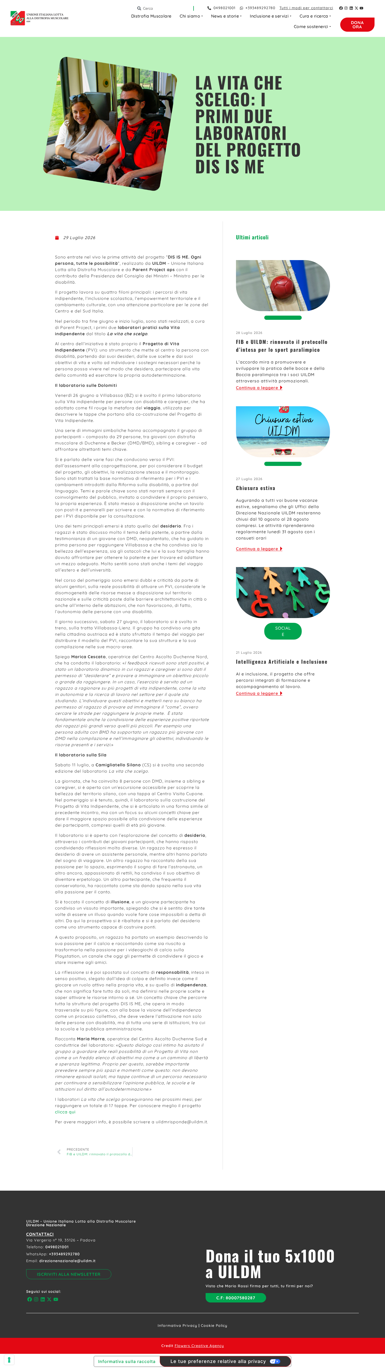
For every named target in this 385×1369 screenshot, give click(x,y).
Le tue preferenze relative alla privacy (218, 1361)
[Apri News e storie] (240, 16)
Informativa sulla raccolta (127, 1361)
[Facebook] (341, 8)
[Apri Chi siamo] (202, 16)
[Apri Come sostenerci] (330, 26)
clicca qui (65, 1111)
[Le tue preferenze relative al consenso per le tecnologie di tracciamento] (9, 1360)
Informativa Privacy (177, 1325)
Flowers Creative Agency (199, 1345)
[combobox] (165, 8)
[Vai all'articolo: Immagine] (283, 285)
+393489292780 (64, 1254)
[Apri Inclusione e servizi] (290, 16)
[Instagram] (346, 8)
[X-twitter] (356, 8)
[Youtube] (361, 8)
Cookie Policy (214, 1325)
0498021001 (57, 1247)
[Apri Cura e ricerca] (330, 16)
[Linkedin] (351, 8)
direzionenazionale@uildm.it (67, 1260)
